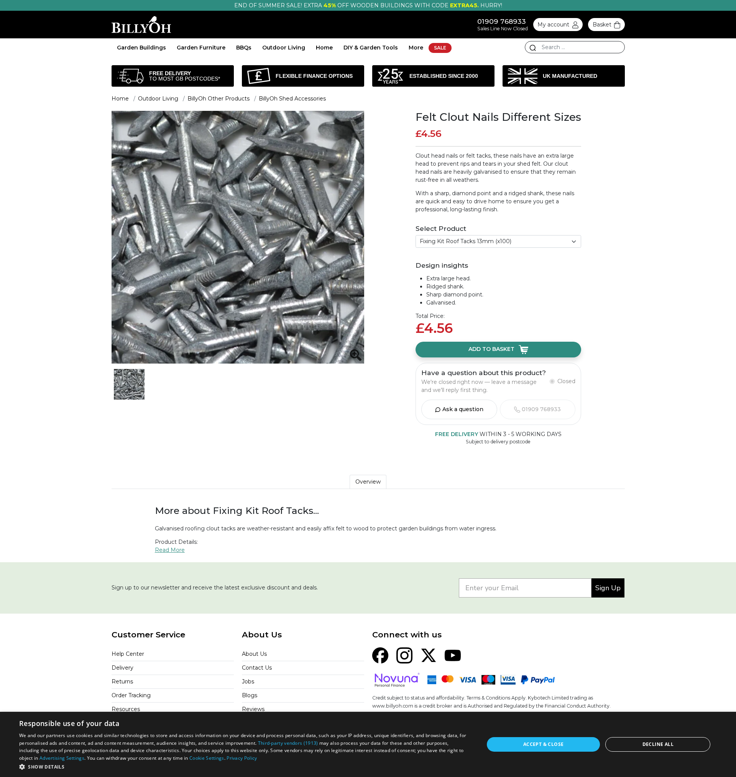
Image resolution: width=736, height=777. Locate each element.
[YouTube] (453, 654)
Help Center (128, 653)
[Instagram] (404, 654)
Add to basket (492, 349)
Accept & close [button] (543, 744)
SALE (440, 48)
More (416, 47)
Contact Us (257, 667)
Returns (122, 681)
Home (324, 47)
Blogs (249, 695)
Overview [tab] (368, 481)
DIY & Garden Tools (370, 47)
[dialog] (368, 744)
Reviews (253, 709)
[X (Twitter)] (429, 654)
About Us (254, 653)
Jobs (248, 681)
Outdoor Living (283, 47)
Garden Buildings (141, 47)
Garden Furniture (201, 47)
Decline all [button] (658, 744)
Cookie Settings (206, 758)
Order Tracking (131, 695)
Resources (126, 709)
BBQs (243, 47)
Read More (170, 550)
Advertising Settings (61, 758)
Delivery (122, 667)
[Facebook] (380, 654)
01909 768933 (501, 21)
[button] (244, 766)
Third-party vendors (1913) (288, 743)
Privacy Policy (242, 758)
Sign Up (608, 588)
